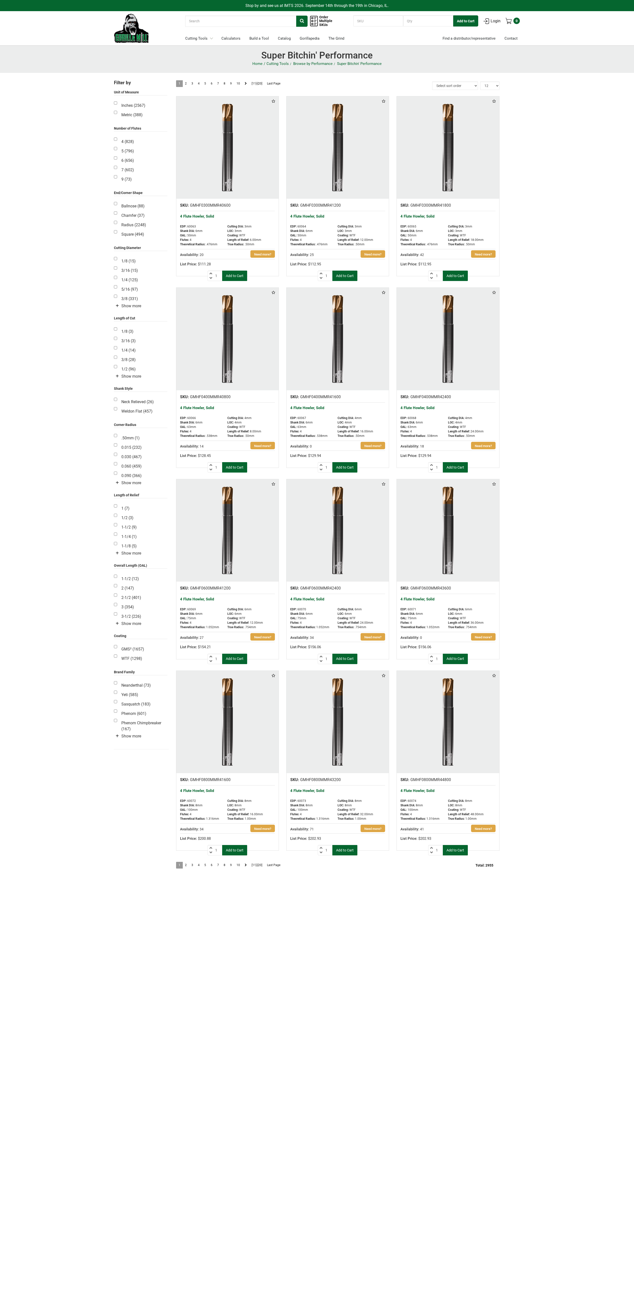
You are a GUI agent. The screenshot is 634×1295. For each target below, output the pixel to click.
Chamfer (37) (133, 215)
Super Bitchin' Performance (359, 63)
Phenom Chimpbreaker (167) (141, 726)
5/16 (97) (129, 289)
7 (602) (127, 170)
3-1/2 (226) (131, 616)
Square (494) (132, 234)
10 (238, 83)
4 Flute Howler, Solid (197, 216)
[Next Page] (245, 83)
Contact (511, 38)
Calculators (230, 38)
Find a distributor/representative (469, 38)
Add (465, 21)
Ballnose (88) (133, 206)
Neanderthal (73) (136, 685)
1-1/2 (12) (130, 578)
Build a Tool (259, 38)
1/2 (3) (127, 517)
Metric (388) (132, 115)
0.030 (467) (131, 456)
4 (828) (127, 141)
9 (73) (126, 179)
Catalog (284, 38)
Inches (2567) (133, 105)
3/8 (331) (129, 298)
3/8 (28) (128, 359)
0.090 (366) (131, 475)
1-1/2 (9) (129, 527)
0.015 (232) (131, 447)
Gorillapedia (309, 38)
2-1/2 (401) (131, 597)
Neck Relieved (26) (137, 401)
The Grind (336, 38)
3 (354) (127, 607)
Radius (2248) (133, 225)
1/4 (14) (128, 350)
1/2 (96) (128, 369)
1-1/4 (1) (129, 536)
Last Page (273, 83)
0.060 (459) (131, 466)
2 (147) (127, 588)
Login (496, 21)
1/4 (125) (129, 280)
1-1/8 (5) (129, 546)
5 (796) (127, 151)
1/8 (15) (128, 261)
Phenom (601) (133, 713)
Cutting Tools (196, 38)
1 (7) (125, 508)
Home (257, 63)
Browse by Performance (313, 63)
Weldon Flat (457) (137, 411)
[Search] (302, 21)
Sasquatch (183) (136, 704)
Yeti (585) (129, 694)
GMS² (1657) (132, 649)
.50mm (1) (130, 438)
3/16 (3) (128, 340)
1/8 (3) (127, 331)
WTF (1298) (131, 658)
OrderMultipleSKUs (325, 21)
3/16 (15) (129, 270)
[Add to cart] (234, 276)
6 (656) (127, 160)
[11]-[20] (257, 83)
